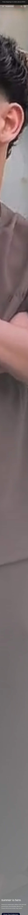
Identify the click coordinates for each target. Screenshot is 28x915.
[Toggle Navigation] (3, 6)
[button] (21, 6)
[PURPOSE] (10, 6)
